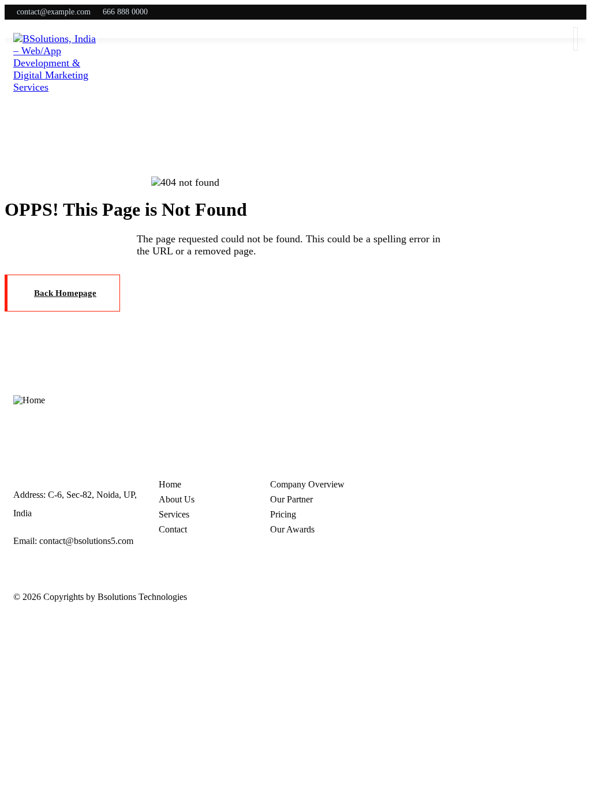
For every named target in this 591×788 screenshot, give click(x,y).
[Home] (29, 400)
